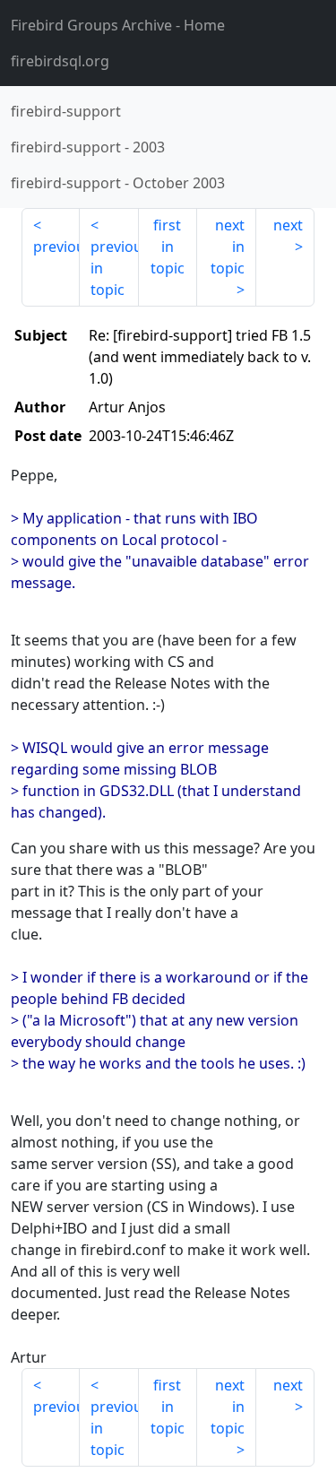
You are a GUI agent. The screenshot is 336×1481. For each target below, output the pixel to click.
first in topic (168, 246)
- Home (118, 25)
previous (56, 246)
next (288, 225)
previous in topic (114, 268)
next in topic (228, 246)
